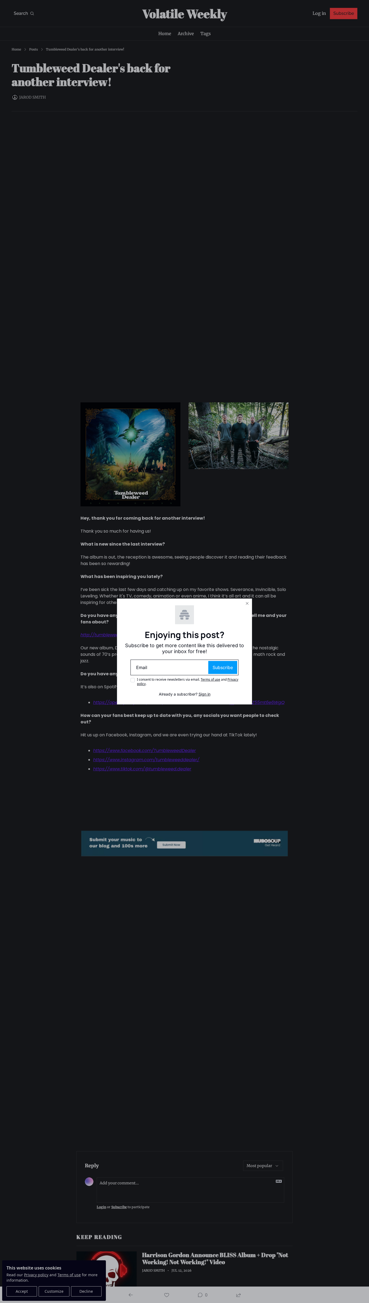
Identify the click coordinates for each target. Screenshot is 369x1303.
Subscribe (223, 667)
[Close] (247, 603)
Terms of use (210, 679)
